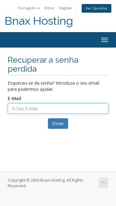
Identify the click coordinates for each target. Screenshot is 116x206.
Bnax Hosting (39, 20)
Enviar (58, 123)
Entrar (49, 8)
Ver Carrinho (96, 8)
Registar (65, 8)
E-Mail (14, 98)
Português (27, 8)
